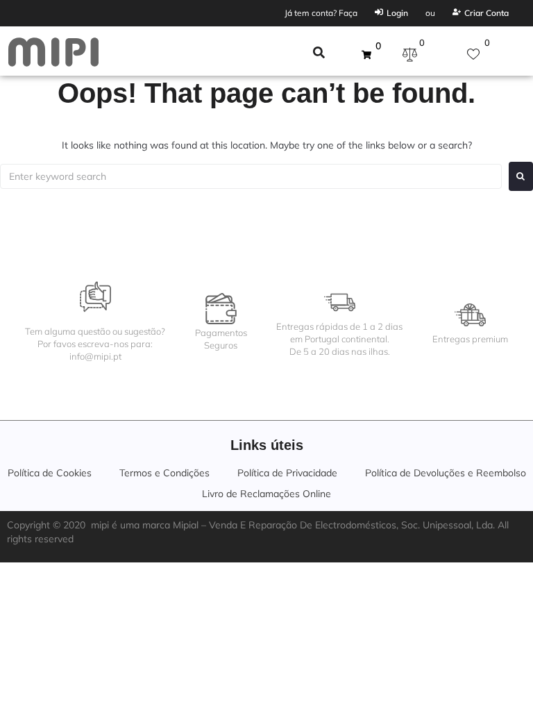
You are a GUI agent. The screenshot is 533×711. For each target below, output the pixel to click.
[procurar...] (319, 54)
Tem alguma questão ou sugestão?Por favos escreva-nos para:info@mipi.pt (95, 344)
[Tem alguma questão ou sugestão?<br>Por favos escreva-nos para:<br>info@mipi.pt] (95, 296)
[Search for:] (251, 176)
